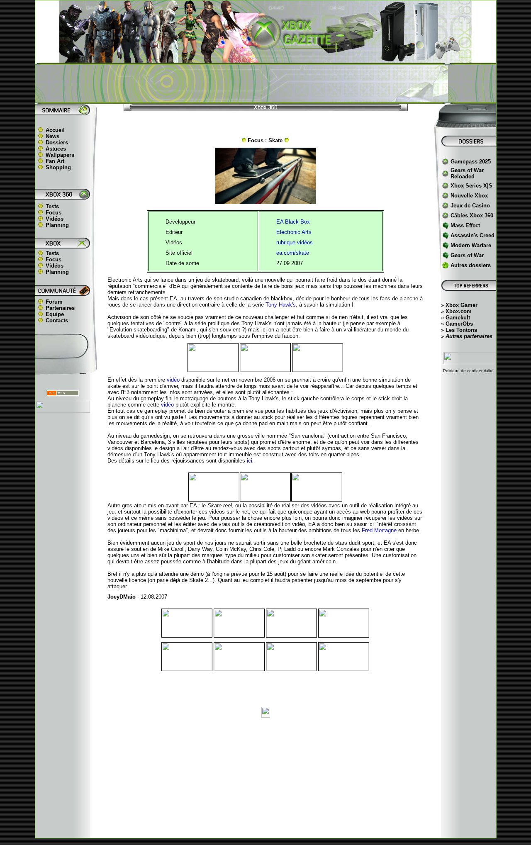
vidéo (167, 405)
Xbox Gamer (461, 305)
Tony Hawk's (281, 305)
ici (249, 461)
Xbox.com (459, 311)
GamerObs (459, 324)
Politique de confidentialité (468, 370)
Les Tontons (461, 330)
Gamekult (458, 317)
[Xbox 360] (265, 58)
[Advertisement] (265, 83)
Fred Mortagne (379, 530)
